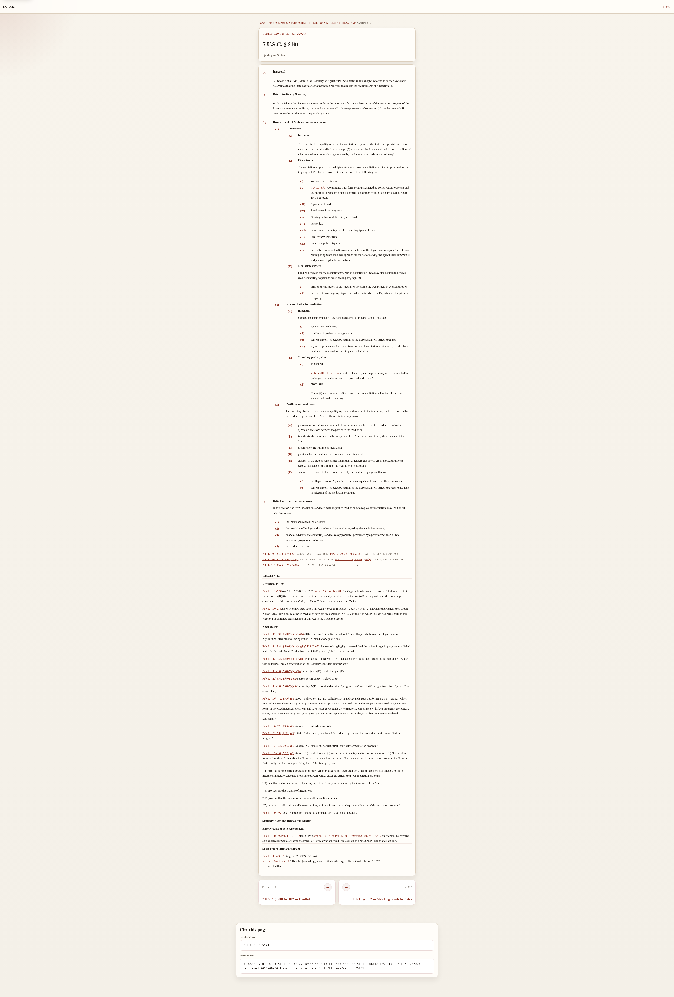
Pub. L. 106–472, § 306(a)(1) (278, 698)
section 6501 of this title (328, 591)
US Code (9, 6)
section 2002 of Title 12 (367, 836)
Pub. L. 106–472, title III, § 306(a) (353, 559)
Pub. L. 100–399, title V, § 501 (347, 553)
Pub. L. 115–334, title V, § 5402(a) (281, 565)
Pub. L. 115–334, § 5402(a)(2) (279, 678)
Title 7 (270, 22)
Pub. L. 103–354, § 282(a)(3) (278, 753)
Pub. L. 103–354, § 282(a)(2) (278, 746)
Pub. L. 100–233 (271, 608)
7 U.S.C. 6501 (319, 187)
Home (666, 6)
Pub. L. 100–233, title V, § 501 (279, 553)
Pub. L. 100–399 (271, 813)
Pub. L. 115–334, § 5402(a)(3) (279, 686)
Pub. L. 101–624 (271, 591)
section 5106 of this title (276, 861)
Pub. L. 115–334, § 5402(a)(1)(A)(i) (283, 634)
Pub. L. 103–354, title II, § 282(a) (280, 559)
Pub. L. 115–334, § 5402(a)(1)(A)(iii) (284, 659)
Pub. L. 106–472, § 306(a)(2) (278, 726)
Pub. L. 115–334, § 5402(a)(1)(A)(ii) (283, 646)
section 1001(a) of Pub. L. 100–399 (333, 836)
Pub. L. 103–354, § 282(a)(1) (278, 733)
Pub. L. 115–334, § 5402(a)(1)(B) (281, 671)
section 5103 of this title (325, 373)
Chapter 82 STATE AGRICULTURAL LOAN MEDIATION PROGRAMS (316, 22)
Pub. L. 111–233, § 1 (274, 856)
